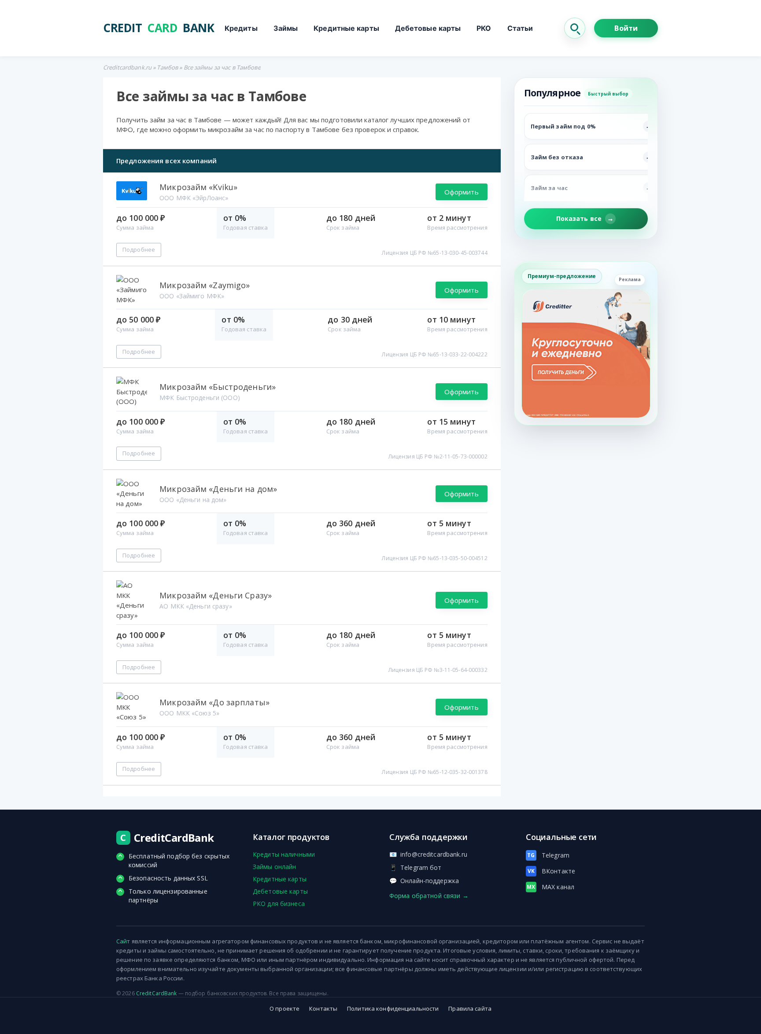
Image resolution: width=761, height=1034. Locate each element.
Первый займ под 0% (563, 126)
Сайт (123, 941)
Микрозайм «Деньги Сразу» (215, 595)
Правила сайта (469, 1008)
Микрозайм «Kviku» (198, 187)
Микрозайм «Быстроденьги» (217, 386)
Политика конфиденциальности (393, 1008)
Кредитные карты (346, 28)
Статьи (520, 28)
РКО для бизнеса (279, 903)
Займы (285, 28)
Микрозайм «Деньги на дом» (218, 489)
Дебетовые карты (428, 28)
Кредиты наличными (284, 854)
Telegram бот (415, 867)
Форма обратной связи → (429, 895)
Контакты (323, 1008)
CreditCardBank (156, 993)
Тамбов (167, 67)
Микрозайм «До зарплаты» (214, 702)
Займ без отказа (557, 157)
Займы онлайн (274, 866)
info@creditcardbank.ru (428, 854)
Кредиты (241, 28)
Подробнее (138, 249)
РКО (484, 28)
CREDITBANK (158, 28)
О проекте (284, 1008)
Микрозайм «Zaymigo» (204, 285)
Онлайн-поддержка (424, 880)
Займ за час (549, 188)
